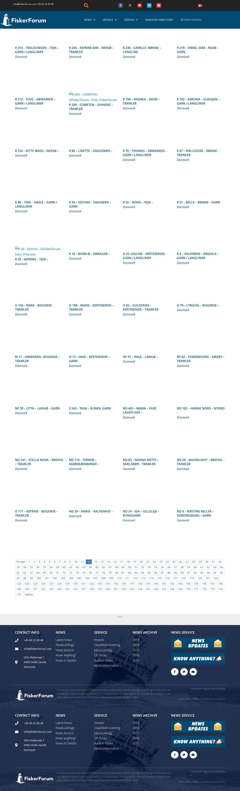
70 (51, 572)
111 (127, 578)
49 (123, 567)
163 (132, 589)
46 (103, 567)
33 (18, 567)
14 (102, 561)
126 (43, 583)
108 (103, 578)
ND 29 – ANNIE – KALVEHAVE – (91, 511)
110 (119, 578)
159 (99, 589)
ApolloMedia (218, 688)
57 (175, 567)
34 (24, 567)
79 (110, 572)
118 (183, 578)
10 (75, 561)
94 (208, 572)
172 (204, 589)
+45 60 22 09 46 (45, 4)
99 (31, 578)
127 (51, 583)
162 (124, 589)
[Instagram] (130, 5)
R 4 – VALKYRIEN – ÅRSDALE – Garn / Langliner (198, 256)
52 (142, 567)
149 (19, 589)
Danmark (21, 57)
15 (108, 561)
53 (149, 567)
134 (107, 583)
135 (115, 583)
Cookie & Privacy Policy (213, 698)
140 (156, 583)
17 (121, 561)
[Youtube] (139, 5)
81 (123, 572)
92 (195, 572)
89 (175, 572)
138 (140, 583)
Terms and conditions (190, 698)
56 (168, 567)
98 (24, 578)
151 (35, 589)
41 (70, 567)
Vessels (108, 20)
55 (162, 567)
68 (37, 572)
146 (204, 583)
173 (212, 589)
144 (188, 583)
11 (82, 561)
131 (83, 583)
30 (206, 561)
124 (27, 583)
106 (87, 578)
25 (174, 561)
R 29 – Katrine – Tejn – (31, 259)
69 (44, 572)
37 (44, 567)
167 (164, 589)
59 (188, 567)
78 (103, 572)
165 (148, 589)
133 (99, 583)
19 (134, 561)
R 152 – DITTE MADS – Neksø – (37, 151)
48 (116, 567)
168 (172, 589)
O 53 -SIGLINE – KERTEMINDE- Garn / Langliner (144, 256)
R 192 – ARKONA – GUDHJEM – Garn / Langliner (198, 101)
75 (83, 572)
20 (141, 561)
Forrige (20, 561)
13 (95, 561)
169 (180, 589)
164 (140, 589)
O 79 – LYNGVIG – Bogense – (198, 305)
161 (115, 589)
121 (208, 578)
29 (200, 561)
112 (135, 578)
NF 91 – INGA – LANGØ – (140, 357)
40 (64, 567)
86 (155, 572)
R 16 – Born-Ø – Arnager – (89, 254)
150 (27, 589)
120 (199, 578)
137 (132, 583)
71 (57, 572)
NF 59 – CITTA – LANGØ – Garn (37, 408)
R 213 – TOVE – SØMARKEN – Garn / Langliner (35, 101)
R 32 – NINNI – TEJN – (138, 202)
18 (128, 561)
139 (148, 583)
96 (221, 572)
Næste (29, 594)
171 (196, 589)
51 (136, 567)
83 (136, 572)
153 (51, 589)
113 (143, 578)
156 (75, 589)
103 (63, 578)
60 (195, 567)
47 (110, 567)
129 (67, 583)
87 (162, 572)
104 (71, 578)
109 (111, 578)
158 (91, 589)
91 (188, 572)
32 (219, 561)
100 (38, 578)
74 (77, 572)
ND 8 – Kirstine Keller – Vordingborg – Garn (195, 513)
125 (35, 583)
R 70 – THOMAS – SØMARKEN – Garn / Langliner (145, 153)
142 (172, 583)
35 (31, 567)
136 (124, 583)
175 (19, 594)
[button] (86, 5)
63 (214, 567)
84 (142, 572)
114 (151, 578)
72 (64, 572)
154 (59, 589)
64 (221, 567)
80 (116, 572)
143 (180, 583)
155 (67, 589)
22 (154, 561)
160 (107, 589)
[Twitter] (149, 5)
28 (193, 561)
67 (31, 572)
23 (160, 561)
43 (83, 567)
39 (57, 567)
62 (208, 567)
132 (91, 583)
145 (196, 583)
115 (159, 578)
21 (147, 561)
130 (75, 583)
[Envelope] (159, 5)
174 (220, 589)
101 (46, 578)
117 (175, 578)
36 (37, 567)
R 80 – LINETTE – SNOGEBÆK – (90, 151)
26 (180, 561)
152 (43, 589)
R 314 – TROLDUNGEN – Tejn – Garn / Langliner (37, 50)
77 (96, 572)
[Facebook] (120, 5)
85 (149, 572)
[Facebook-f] (174, 671)
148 (220, 583)
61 (201, 567)
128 (59, 583)
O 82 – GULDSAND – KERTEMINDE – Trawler (140, 307)
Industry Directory (159, 20)
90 (182, 572)
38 (51, 567)
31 (213, 561)
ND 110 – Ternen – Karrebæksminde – (84, 462)
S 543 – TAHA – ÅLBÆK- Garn (90, 408)
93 (201, 572)
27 (187, 561)
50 (129, 567)
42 (77, 567)
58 (182, 567)
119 (191, 578)
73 (70, 572)
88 (168, 572)
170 (188, 589)
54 (155, 567)
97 (18, 578)
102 (54, 578)
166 (156, 589)
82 (129, 572)
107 (95, 578)
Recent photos (191, 20)
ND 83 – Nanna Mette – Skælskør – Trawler (141, 462)
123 (19, 583)
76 (90, 572)
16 (114, 561)
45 (96, 567)
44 (90, 567)
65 (18, 572)
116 (167, 578)
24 (167, 561)
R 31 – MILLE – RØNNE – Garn (198, 202)
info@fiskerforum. (22, 4)
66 (24, 572)
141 (164, 583)
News (88, 20)
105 (79, 578)
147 (212, 583)
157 (83, 589)
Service (129, 20)
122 (216, 578)
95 (214, 572)
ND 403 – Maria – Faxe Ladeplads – (139, 410)
